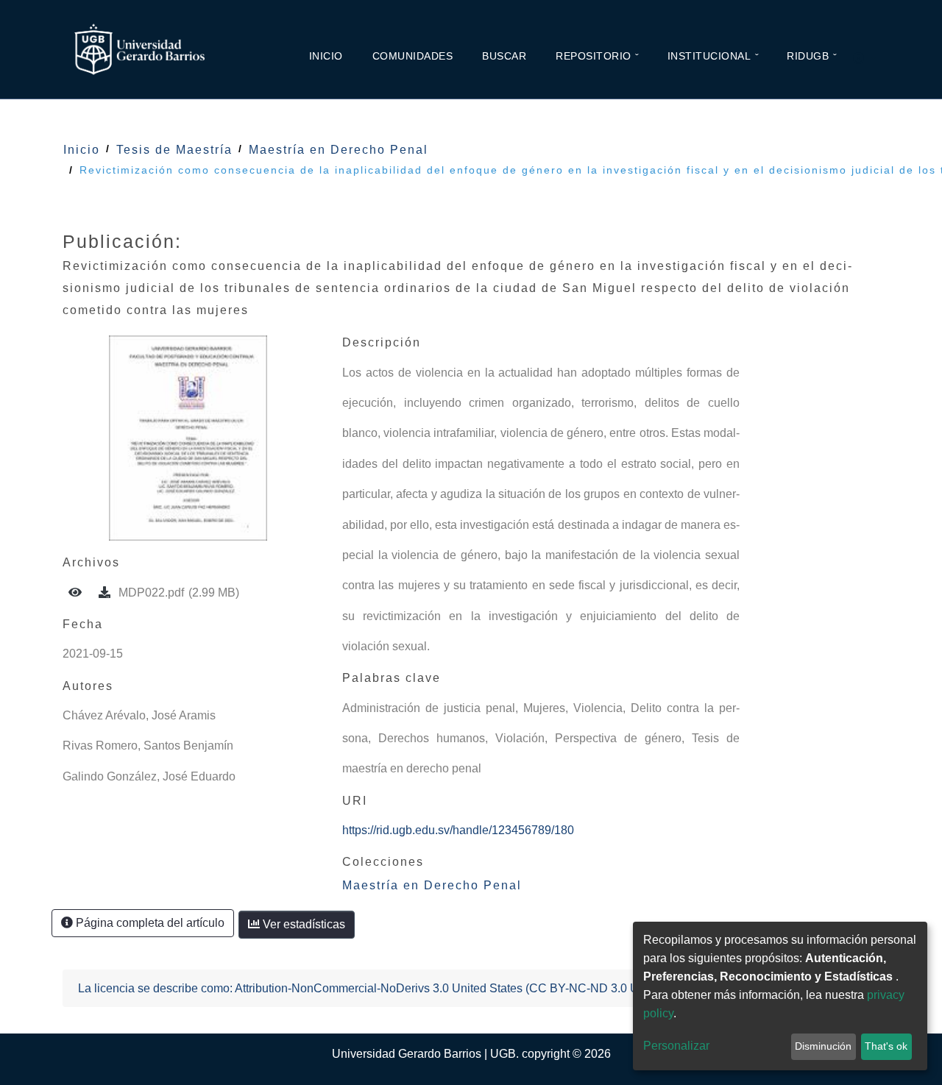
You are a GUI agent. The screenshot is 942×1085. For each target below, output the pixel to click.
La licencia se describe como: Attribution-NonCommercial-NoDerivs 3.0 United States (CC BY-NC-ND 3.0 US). (366, 988)
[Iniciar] (864, 59)
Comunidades (412, 56)
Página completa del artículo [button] (148, 923)
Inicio (326, 56)
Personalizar (676, 1045)
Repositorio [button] (593, 56)
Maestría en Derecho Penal (338, 149)
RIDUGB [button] (808, 56)
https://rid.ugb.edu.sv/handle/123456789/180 (458, 830)
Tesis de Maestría (174, 149)
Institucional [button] (709, 56)
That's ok (886, 1046)
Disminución (823, 1046)
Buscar (504, 56)
